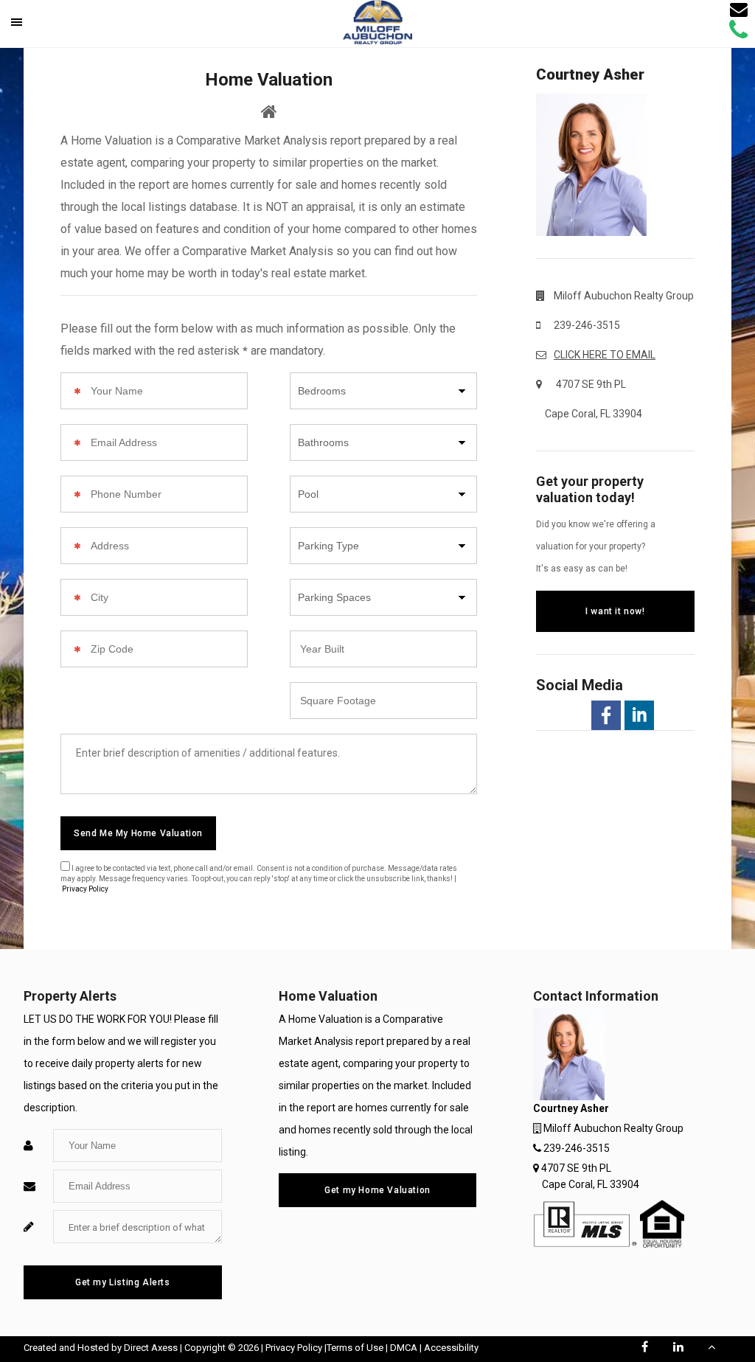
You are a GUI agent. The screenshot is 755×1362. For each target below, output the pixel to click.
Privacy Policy (85, 889)
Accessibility (451, 1347)
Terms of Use (355, 1347)
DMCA (403, 1347)
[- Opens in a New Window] (606, 715)
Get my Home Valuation (377, 1190)
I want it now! (614, 611)
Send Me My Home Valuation (138, 833)
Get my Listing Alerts (122, 1282)
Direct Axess (151, 1347)
